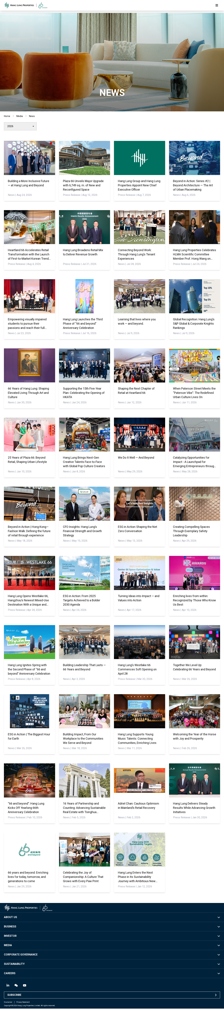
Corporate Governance (21, 954)
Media (19, 116)
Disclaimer (8, 1002)
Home (7, 116)
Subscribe (14, 994)
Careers (9, 973)
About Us (10, 917)
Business (10, 926)
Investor (10, 935)
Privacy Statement (23, 1002)
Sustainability (14, 963)
